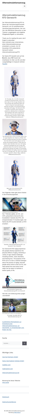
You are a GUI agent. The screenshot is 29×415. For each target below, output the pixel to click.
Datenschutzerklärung (9, 402)
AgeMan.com (6, 365)
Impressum (5, 397)
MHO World (17, 412)
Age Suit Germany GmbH (10, 357)
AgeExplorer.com (7, 369)
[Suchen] (24, 343)
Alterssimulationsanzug (13, 3)
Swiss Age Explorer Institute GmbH (13, 361)
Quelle (5, 64)
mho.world (5, 382)
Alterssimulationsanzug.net (10, 373)
